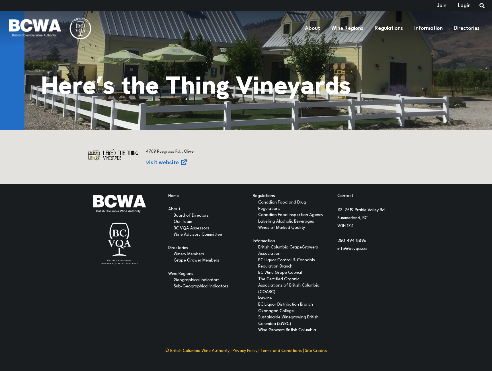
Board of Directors (191, 216)
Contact (345, 196)
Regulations (264, 196)
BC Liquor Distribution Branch (285, 304)
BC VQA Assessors (191, 228)
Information (264, 241)
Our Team (183, 222)
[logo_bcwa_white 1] (35, 28)
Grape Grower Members (196, 260)
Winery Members (189, 254)
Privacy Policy (245, 351)
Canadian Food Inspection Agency (290, 215)
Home (173, 196)
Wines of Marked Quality (281, 228)
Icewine (265, 298)
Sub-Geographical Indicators (201, 286)
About (174, 209)
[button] (323, 28)
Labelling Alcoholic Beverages (286, 221)
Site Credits (316, 351)
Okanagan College (276, 311)
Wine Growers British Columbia (287, 330)
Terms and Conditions (281, 351)
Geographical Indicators (197, 280)
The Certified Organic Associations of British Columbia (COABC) (288, 285)
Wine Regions (180, 274)
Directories (178, 248)
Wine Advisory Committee (198, 235)
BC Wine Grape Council (280, 273)
